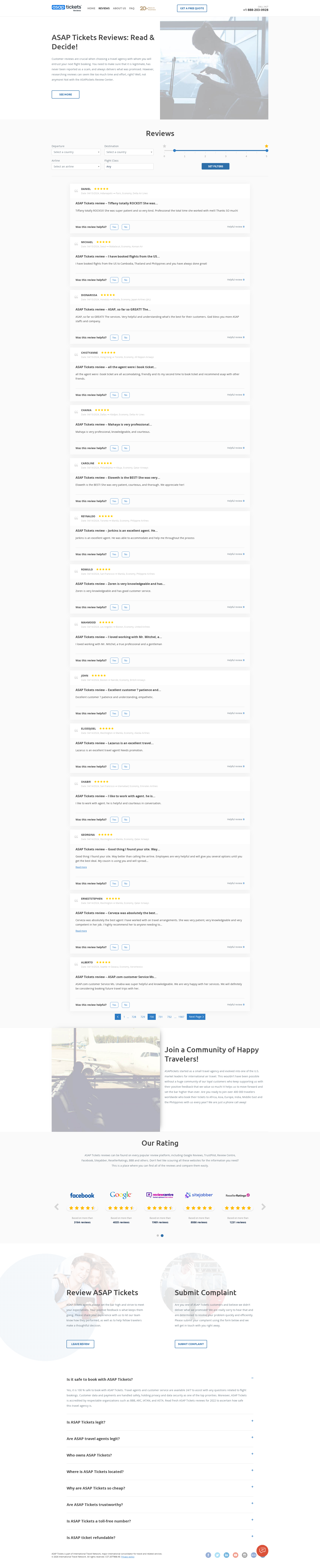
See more (65, 94)
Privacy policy (127, 1556)
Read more (81, 867)
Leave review (80, 1344)
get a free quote (192, 8)
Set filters (215, 166)
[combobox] (76, 152)
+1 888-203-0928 (255, 9)
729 (143, 1017)
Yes (114, 227)
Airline (56, 160)
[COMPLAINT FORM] (262, 1551)
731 (160, 1017)
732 (169, 1017)
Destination (111, 146)
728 (134, 1017)
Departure (58, 146)
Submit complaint (191, 1344)
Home (91, 8)
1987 (181, 1017)
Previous (56, 1207)
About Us (119, 8)
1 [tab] (158, 1235)
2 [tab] (162, 1235)
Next (263, 1207)
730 (151, 1017)
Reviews (104, 8)
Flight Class (111, 160)
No (125, 227)
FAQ (131, 8)
